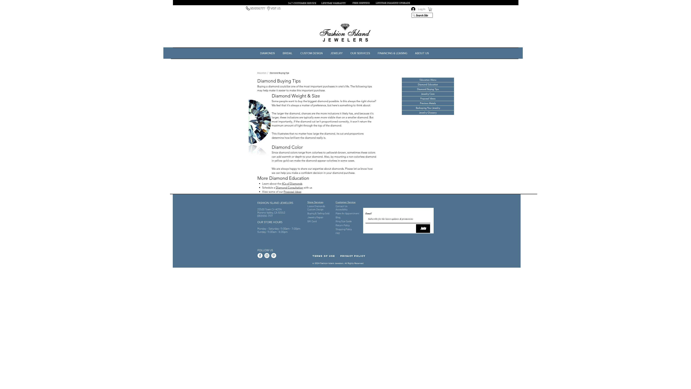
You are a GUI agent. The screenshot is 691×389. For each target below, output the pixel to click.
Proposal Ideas (292, 191)
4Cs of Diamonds (292, 183)
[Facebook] (260, 255)
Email (368, 213)
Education (261, 73)
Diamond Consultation (289, 187)
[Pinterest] (273, 255)
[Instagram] (266, 255)
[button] (430, 9)
